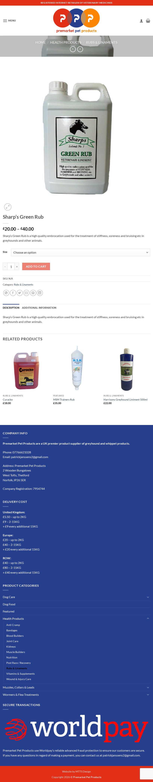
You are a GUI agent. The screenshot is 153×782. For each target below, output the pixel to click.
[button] (9, 20)
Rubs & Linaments (102, 42)
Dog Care (9, 597)
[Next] (150, 378)
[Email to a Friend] (26, 293)
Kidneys (11, 646)
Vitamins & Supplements (20, 673)
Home (40, 42)
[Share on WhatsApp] (6, 293)
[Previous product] (80, 49)
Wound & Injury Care (18, 679)
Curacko (8, 399)
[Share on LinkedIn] (40, 293)
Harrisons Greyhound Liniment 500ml (126, 399)
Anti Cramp (13, 624)
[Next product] (73, 49)
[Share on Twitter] (20, 293)
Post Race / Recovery (18, 662)
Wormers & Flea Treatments (21, 694)
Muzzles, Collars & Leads (18, 687)
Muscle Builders (15, 652)
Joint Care (12, 641)
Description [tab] (11, 307)
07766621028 (22, 452)
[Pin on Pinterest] (33, 293)
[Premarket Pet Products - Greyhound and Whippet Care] (76, 20)
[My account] (141, 21)
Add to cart (36, 266)
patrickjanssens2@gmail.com (29, 457)
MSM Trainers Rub (64, 399)
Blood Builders (15, 635)
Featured (8, 611)
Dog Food (9, 604)
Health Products (66, 42)
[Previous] (3, 378)
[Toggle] (148, 597)
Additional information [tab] (39, 307)
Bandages (11, 630)
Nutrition (11, 657)
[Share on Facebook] (13, 293)
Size (5, 252)
